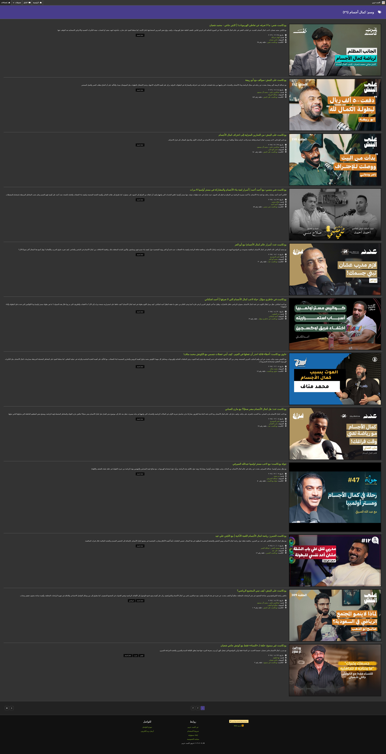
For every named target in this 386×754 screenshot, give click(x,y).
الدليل (25, 2)
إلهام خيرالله (275, 37)
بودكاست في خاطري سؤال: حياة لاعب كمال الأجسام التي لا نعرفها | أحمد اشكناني (245, 299)
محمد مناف (274, 369)
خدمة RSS (238, 726)
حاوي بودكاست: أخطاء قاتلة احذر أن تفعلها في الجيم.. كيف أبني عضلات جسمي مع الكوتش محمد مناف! (235, 354)
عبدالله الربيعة (273, 95)
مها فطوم (276, 658)
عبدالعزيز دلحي (274, 92)
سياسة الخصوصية (193, 739)
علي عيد (275, 550)
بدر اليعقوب (276, 314)
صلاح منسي (276, 202)
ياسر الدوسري (275, 257)
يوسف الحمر (275, 548)
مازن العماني (273, 424)
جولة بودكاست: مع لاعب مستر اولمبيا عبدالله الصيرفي (259, 463)
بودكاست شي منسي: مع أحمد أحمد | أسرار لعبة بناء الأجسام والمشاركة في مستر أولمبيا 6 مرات (238, 189)
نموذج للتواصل (147, 727)
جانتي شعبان (273, 40)
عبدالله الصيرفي (272, 478)
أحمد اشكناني (273, 316)
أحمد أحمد (274, 204)
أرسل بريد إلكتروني (147, 731)
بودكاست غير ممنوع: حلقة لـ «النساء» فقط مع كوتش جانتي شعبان (253, 645)
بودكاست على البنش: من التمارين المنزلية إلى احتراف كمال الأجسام (252, 134)
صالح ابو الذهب (272, 605)
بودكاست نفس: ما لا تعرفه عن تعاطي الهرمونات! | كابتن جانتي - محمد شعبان (247, 25)
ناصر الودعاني (273, 149)
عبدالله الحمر (265, 548)
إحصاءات (4, 2)
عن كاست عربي (193, 727)
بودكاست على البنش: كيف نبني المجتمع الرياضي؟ (261, 590)
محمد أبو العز (273, 259)
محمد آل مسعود (262, 92)
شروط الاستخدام (193, 731)
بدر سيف (277, 476)
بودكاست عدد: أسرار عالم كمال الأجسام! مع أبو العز (260, 244)
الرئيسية (36, 2)
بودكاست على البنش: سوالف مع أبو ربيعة (265, 80)
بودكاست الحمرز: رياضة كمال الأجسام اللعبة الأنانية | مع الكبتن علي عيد (250, 535)
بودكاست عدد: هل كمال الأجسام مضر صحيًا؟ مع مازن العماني (255, 409)
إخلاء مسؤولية (193, 735)
